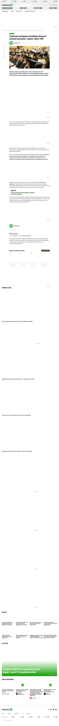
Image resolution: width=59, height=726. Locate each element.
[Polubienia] (3, 45)
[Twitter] (49, 709)
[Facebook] (51, 709)
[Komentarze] (3, 48)
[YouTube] (56, 709)
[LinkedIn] (53, 709)
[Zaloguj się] (51, 5)
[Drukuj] (3, 51)
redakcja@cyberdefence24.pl (15, 243)
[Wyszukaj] (30, 5)
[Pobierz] (3, 54)
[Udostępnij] (3, 57)
